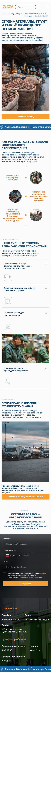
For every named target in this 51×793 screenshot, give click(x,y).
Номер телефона (9, 550)
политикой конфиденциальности (32, 577)
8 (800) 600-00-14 (10, 619)
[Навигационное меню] (46, 7)
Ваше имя (6, 539)
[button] (25, 116)
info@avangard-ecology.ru (37, 619)
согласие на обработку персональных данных (27, 575)
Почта (5, 562)
